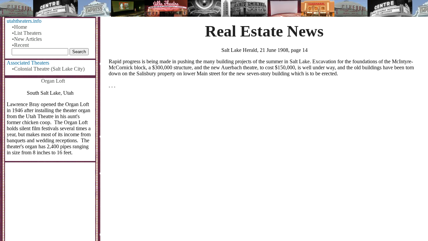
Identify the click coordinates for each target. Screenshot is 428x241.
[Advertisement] (264, 146)
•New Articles (27, 39)
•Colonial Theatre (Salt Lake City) (48, 69)
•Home (19, 27)
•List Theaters (26, 33)
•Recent (20, 45)
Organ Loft (53, 81)
